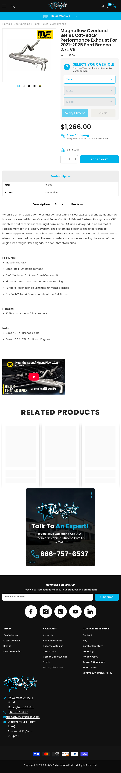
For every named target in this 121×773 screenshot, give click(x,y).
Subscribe (106, 597)
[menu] (4, 6)
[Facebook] (31, 611)
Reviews (77, 204)
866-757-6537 (18, 712)
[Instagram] (46, 611)
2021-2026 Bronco (54, 24)
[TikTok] (60, 611)
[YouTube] (75, 611)
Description (41, 204)
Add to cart (99, 159)
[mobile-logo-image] (58, 6)
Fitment (61, 204)
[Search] (13, 6)
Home (6, 24)
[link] (21, 475)
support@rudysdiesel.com (23, 717)
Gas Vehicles (22, 24)
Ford (37, 24)
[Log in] (102, 6)
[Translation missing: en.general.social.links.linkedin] (90, 611)
